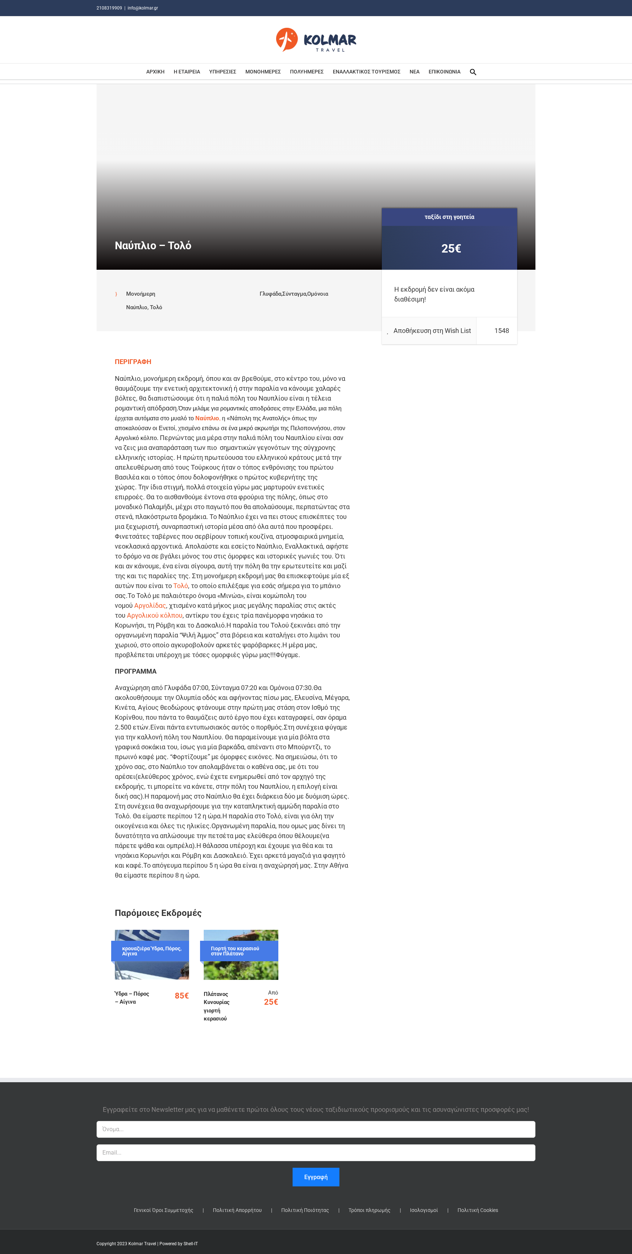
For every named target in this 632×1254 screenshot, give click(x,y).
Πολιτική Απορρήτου (237, 1210)
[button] (473, 71)
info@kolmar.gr (143, 8)
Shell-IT (191, 1243)
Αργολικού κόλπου (155, 615)
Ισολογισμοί (424, 1210)
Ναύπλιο (207, 418)
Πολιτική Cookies (478, 1210)
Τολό (180, 586)
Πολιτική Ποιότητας (305, 1210)
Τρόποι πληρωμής (370, 1210)
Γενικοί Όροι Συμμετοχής (163, 1210)
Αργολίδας (150, 605)
